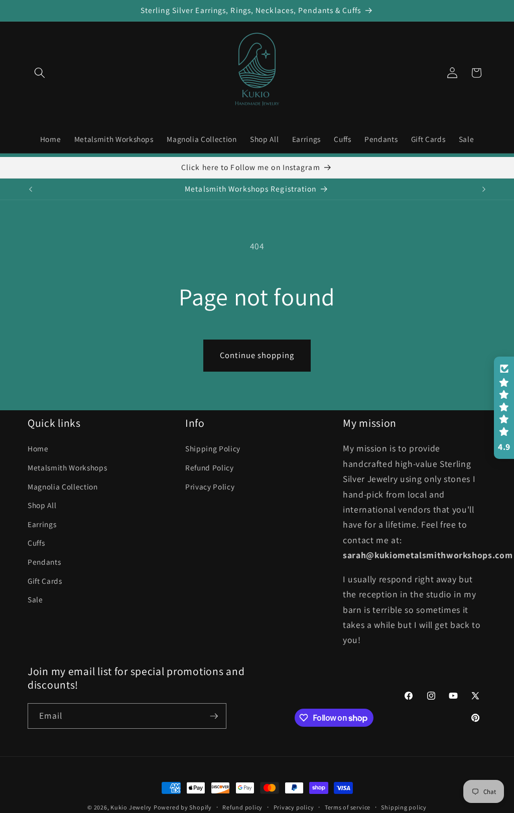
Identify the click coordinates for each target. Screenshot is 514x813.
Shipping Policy (212, 448)
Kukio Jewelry (131, 807)
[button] (40, 73)
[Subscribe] (214, 716)
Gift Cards (45, 581)
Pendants (44, 562)
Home (38, 448)
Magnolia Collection (63, 486)
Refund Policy (209, 467)
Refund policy (242, 807)
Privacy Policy (209, 486)
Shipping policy (404, 807)
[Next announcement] (484, 189)
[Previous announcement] (31, 189)
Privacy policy (294, 807)
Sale (35, 599)
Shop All (42, 505)
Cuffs (36, 543)
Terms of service (347, 807)
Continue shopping (257, 355)
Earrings (42, 524)
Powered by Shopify (183, 807)
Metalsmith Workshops (67, 467)
